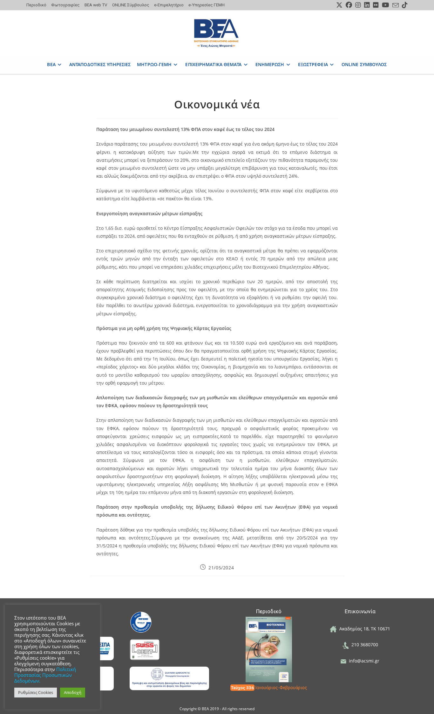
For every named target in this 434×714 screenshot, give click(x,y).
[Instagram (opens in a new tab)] (358, 5)
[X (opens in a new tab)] (339, 5)
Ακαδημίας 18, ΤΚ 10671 (363, 629)
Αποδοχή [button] (72, 692)
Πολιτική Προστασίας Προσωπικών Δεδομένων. (45, 675)
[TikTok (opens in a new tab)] (404, 5)
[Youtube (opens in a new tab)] (385, 5)
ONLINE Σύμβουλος (130, 4)
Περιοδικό (36, 4)
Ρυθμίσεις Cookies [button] (35, 692)
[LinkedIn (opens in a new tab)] (367, 5)
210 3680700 (363, 645)
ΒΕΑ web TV (96, 4)
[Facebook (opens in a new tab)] (349, 5)
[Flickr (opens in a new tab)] (375, 5)
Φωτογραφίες (65, 4)
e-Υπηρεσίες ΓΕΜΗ (206, 4)
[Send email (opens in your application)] (395, 5)
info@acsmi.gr (362, 661)
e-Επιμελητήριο (169, 4)
